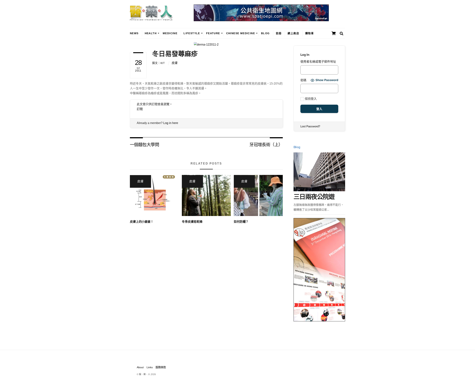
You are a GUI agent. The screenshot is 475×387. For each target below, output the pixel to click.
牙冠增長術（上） (266, 144)
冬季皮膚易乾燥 (192, 221)
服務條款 (160, 367)
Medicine (170, 33)
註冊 (279, 33)
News (134, 33)
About (140, 367)
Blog (265, 33)
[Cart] (333, 33)
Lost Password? (310, 126)
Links (150, 367)
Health (151, 33)
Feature (213, 33)
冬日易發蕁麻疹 (175, 53)
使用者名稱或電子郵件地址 (318, 61)
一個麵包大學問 (144, 144)
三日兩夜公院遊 (314, 196)
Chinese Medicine (240, 33)
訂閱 (140, 109)
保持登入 (310, 98)
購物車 (309, 33)
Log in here (170, 123)
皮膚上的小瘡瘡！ (141, 221)
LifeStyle (192, 33)
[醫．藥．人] (151, 18)
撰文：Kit (158, 63)
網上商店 (293, 33)
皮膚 (175, 62)
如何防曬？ (241, 221)
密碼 (303, 80)
